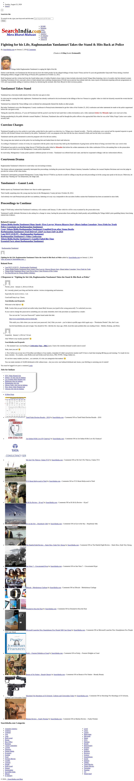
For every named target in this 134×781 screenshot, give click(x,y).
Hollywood (9, 766)
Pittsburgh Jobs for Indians (14, 381)
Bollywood (8, 738)
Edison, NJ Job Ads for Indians (15, 377)
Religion (87, 751)
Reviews (87, 753)
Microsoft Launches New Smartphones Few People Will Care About (48, 630)
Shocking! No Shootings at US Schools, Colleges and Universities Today (50, 696)
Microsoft (87, 736)
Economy (8, 753)
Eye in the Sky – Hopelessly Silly (37, 524)
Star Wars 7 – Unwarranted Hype (37, 566)
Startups (86, 761)
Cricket (7, 747)
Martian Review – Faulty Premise (37, 719)
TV (85, 772)
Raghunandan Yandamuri (10, 248)
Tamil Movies (88, 764)
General (7, 762)
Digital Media (9, 751)
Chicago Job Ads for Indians (14, 389)
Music (86, 738)
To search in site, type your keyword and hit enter (17, 18)
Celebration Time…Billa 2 (39, 346)
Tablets (86, 762)
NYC (86, 740)
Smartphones (88, 757)
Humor (7, 768)
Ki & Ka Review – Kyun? (34, 502)
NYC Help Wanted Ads (13, 376)
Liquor (86, 732)
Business (8, 744)
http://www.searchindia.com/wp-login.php (23, 319)
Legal (86, 729)
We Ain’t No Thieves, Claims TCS (37, 460)
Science (86, 755)
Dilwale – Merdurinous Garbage (36, 587)
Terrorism (87, 768)
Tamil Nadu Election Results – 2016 (38, 417)
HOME (43, 26)
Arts (6, 734)
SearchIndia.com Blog (15, 779)
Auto (6, 736)
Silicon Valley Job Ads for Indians (16, 385)
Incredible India (10, 772)
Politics (86, 749)
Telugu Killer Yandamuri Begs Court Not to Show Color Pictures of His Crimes (31, 271)
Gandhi (7, 761)
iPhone (7, 774)
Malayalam (87, 734)
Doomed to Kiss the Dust (34, 609)
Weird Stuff (88, 774)
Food (6, 757)
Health (7, 764)
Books (7, 740)
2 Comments (31, 49)
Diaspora (8, 749)
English (7, 755)
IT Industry (8, 776)
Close (3, 21)
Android (8, 732)
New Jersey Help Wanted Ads (15, 387)
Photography (88, 745)
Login (31, 365)
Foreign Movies (10, 759)
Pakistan (87, 742)
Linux (86, 730)
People (86, 744)
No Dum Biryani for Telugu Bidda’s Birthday (20, 273)
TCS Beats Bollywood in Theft (36, 481)
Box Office (8, 742)
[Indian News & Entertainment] (21, 37)
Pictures (86, 747)
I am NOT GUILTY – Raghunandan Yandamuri (21, 267)
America (8, 730)
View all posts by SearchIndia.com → (13, 259)
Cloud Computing (11, 745)
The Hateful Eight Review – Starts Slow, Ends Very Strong (45, 545)
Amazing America (11, 729)
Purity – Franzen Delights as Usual (37, 653)
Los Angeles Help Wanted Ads (15, 379)
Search (7, 6)
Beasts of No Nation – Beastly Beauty (38, 674)
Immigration (9, 770)
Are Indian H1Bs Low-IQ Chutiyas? (38, 439)
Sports (86, 759)
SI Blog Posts (9, 394)
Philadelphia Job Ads (12, 383)
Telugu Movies (89, 766)
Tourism (86, 770)
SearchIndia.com (8, 49)
